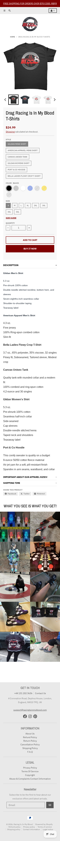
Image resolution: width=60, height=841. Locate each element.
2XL (35, 205)
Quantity (10, 223)
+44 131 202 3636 (23, 693)
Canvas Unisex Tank (17, 157)
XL (28, 205)
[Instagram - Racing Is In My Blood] (30, 716)
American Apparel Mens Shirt (23, 150)
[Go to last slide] (5, 100)
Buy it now (30, 248)
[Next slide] (54, 100)
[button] (13, 100)
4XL (9, 212)
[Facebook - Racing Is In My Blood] (25, 716)
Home (12, 37)
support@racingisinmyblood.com (30, 709)
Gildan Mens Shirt (17, 144)
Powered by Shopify (44, 824)
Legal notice (48, 829)
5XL (17, 212)
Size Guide (11, 218)
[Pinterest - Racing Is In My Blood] (35, 716)
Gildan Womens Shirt (18, 163)
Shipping (10, 131)
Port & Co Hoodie (16, 169)
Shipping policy (13, 829)
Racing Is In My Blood (23, 824)
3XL (43, 205)
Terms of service (45, 827)
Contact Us (40, 693)
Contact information (31, 829)
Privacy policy (29, 827)
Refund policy (14, 827)
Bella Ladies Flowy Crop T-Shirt (24, 176)
